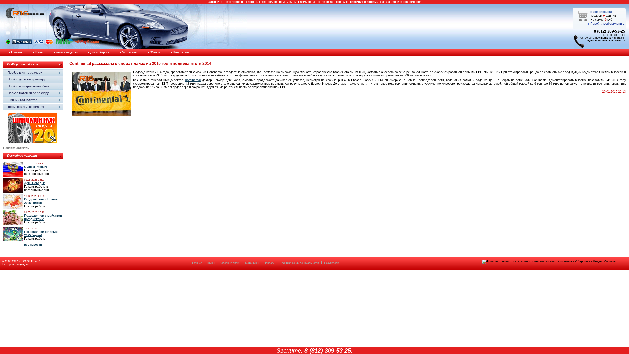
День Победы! (34, 183)
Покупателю (181, 52)
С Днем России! (35, 167)
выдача (606, 37)
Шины (39, 52)
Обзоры (155, 52)
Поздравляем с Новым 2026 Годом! (41, 201)
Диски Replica (100, 52)
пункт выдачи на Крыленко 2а (606, 40)
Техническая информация (26, 107)
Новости (269, 262)
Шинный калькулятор (22, 100)
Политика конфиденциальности (299, 262)
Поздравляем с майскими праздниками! (43, 217)
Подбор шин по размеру (25, 72)
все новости (33, 244)
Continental (193, 80)
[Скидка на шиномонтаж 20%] (32, 141)
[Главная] (8, 26)
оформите (374, 2)
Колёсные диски (67, 52)
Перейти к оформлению (607, 23)
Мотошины (129, 52)
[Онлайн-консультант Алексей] (8, 43)
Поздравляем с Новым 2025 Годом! (41, 233)
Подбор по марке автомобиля (28, 86)
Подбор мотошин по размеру (28, 93)
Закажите (215, 2)
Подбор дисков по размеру (26, 79)
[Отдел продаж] (8, 34)
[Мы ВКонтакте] (22, 43)
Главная (17, 52)
